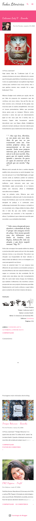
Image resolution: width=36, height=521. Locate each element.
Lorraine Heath (18, 330)
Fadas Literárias (13, 4)
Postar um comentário (11, 447)
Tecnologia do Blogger (19, 515)
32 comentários (21, 504)
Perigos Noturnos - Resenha (14, 423)
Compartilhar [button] (8, 333)
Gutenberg (30, 318)
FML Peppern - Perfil (12, 483)
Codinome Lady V (14, 327)
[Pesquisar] (27, 3)
